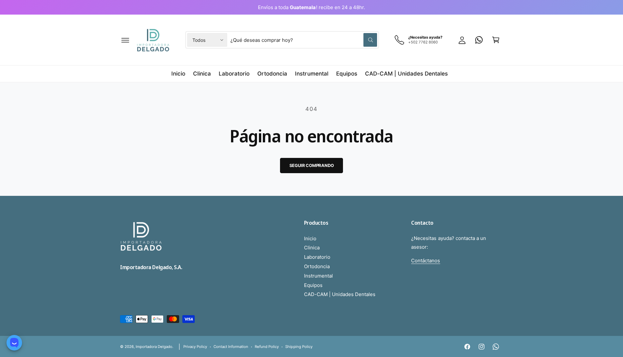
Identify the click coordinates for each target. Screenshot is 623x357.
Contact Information (231, 346)
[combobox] (304, 39)
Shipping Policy (298, 346)
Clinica (312, 247)
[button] (125, 39)
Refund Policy (267, 346)
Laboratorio (317, 257)
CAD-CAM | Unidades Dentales (339, 294)
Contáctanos (425, 260)
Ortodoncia (317, 266)
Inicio (310, 238)
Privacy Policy (195, 346)
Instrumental (318, 276)
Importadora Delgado (154, 346)
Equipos (313, 285)
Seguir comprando (311, 165)
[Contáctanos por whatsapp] (478, 39)
